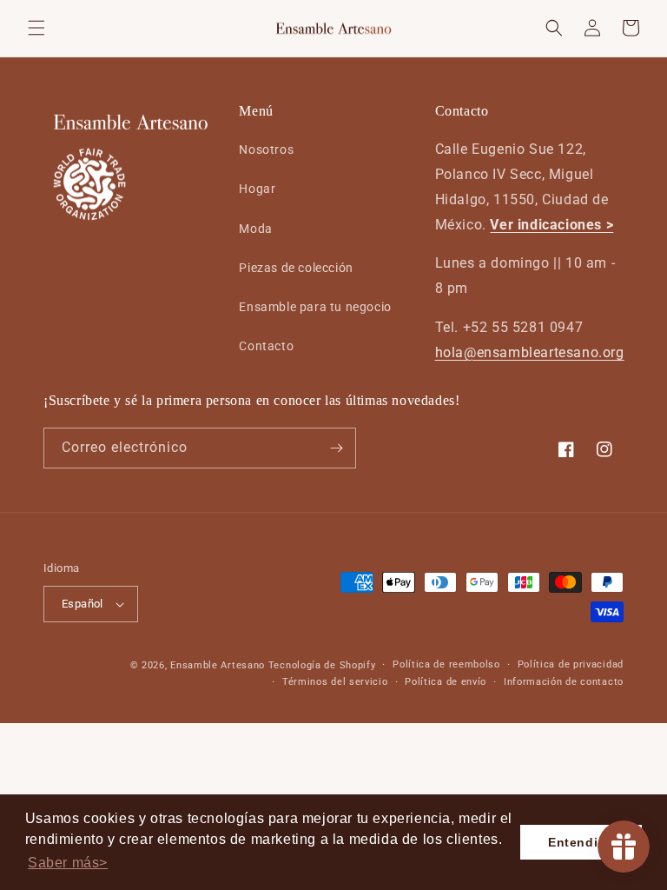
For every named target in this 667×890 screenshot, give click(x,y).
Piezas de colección (296, 268)
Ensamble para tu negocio (315, 307)
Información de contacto (564, 681)
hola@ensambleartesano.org (529, 352)
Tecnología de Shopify (322, 665)
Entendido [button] (581, 842)
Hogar (257, 189)
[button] (36, 28)
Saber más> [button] (68, 862)
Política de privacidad (571, 664)
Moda (255, 229)
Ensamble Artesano (217, 665)
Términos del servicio (335, 681)
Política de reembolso (446, 664)
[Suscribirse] (336, 448)
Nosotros (266, 149)
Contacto (266, 346)
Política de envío (445, 681)
